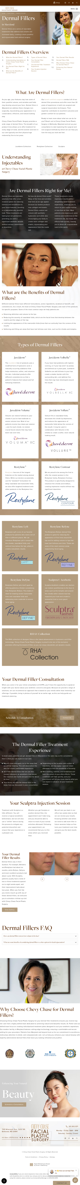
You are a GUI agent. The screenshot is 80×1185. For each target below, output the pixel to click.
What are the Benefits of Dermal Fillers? (14, 72)
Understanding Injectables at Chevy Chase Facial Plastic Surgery (15, 62)
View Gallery (10, 909)
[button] (4, 1181)
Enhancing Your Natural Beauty (64, 68)
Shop (58, 3)
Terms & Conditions (31, 1157)
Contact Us (67, 718)
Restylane (9, 472)
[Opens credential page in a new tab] (26, 1053)
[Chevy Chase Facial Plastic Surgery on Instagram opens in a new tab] (65, 3)
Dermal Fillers (21, 13)
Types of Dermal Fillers (39, 57)
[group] (54, 863)
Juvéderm (12, 363)
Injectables (10, 13)
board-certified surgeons (54, 99)
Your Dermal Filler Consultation (37, 61)
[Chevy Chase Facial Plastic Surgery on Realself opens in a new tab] (76, 3)
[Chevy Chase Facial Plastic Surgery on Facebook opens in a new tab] (69, 3)
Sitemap (52, 1157)
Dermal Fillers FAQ (62, 60)
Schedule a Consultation (14, 1104)
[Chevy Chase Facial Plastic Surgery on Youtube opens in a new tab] (73, 3)
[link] (16, 1138)
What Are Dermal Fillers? (14, 57)
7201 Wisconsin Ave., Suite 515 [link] (13, 1130)
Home (3, 13)
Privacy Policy (43, 1157)
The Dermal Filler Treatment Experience (40, 65)
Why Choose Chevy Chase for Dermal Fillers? (65, 64)
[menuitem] (65, 3)
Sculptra (48, 585)
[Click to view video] (59, 164)
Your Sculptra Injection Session (38, 70)
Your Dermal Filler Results (65, 57)
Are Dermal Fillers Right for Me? (15, 67)
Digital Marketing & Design (42, 1164)
